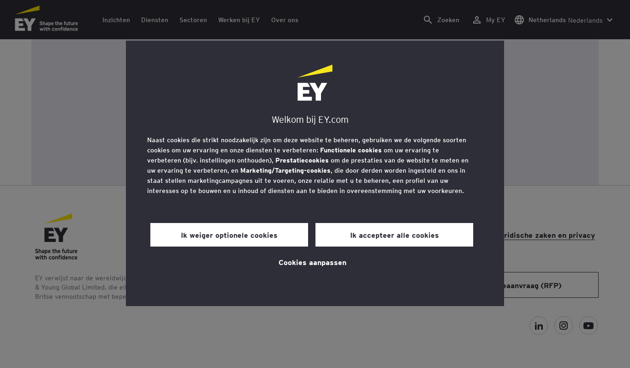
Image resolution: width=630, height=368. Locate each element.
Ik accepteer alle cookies (394, 234)
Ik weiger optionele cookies (229, 234)
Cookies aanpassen (312, 262)
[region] (315, 173)
